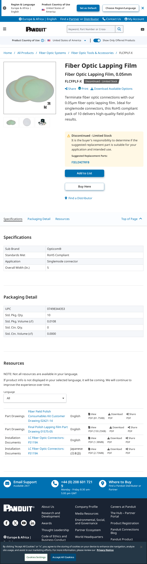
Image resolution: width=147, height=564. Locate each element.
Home (8, 53)
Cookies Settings (36, 557)
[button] (30, 88)
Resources (62, 219)
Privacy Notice (105, 550)
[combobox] (91, 29)
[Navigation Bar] (4, 29)
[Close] (141, 547)
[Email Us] (7, 483)
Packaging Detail (39, 219)
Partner (74, 19)
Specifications (13, 219)
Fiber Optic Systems (52, 53)
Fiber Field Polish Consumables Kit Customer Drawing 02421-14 (46, 416)
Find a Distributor (80, 198)
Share (72, 89)
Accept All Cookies (63, 557)
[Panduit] (36, 28)
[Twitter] (15, 526)
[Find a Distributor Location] (102, 483)
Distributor (91, 19)
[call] (55, 483)
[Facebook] (6, 526)
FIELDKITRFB (80, 162)
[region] (73, 552)
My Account (135, 19)
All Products (25, 53)
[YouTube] (24, 526)
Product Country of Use (28, 40)
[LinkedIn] (32, 526)
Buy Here (84, 186)
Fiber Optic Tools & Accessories (92, 53)
